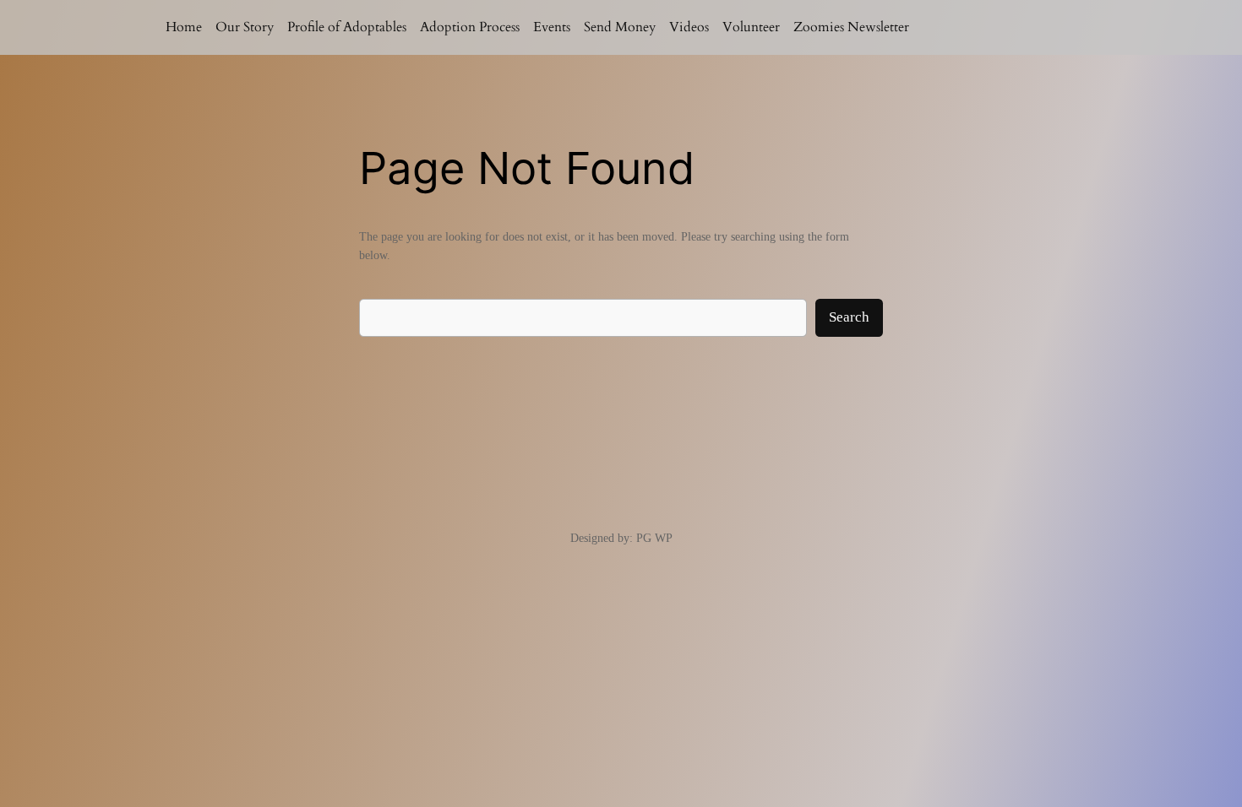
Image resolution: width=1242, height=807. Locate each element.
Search (849, 317)
